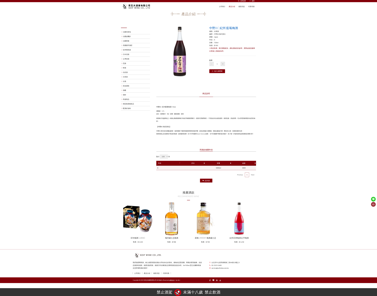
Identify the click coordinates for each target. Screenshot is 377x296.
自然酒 (125, 72)
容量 (218, 163)
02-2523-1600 (216, 265)
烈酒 (124, 63)
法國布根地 (127, 32)
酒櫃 (124, 90)
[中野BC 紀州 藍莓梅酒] (180, 51)
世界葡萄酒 (127, 50)
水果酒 (125, 77)
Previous (240, 175)
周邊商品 (126, 99)
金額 (243, 163)
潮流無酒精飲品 (128, 104)
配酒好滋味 (127, 108)
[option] (179, 51)
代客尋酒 (166, 273)
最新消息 (156, 273)
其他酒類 (126, 86)
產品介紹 (147, 273)
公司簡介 (137, 273)
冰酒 (124, 81)
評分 (193, 163)
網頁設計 (172, 280)
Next (252, 175)
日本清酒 (126, 54)
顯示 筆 (163, 156)
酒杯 (124, 95)
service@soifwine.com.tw (220, 268)
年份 (159, 163)
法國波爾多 (127, 36)
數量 (210, 60)
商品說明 (206, 93)
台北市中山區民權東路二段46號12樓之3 (225, 262)
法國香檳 (126, 41)
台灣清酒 (126, 59)
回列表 (207, 181)
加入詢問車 (218, 71)
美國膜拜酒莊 (127, 45)
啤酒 (124, 68)
